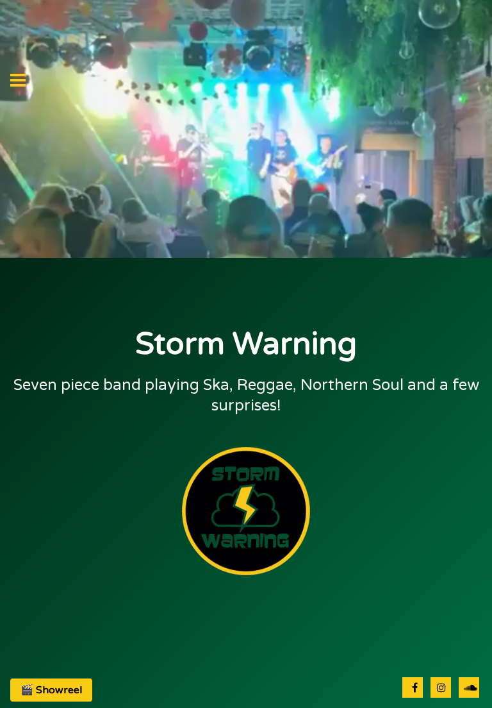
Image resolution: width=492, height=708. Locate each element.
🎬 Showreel (51, 690)
